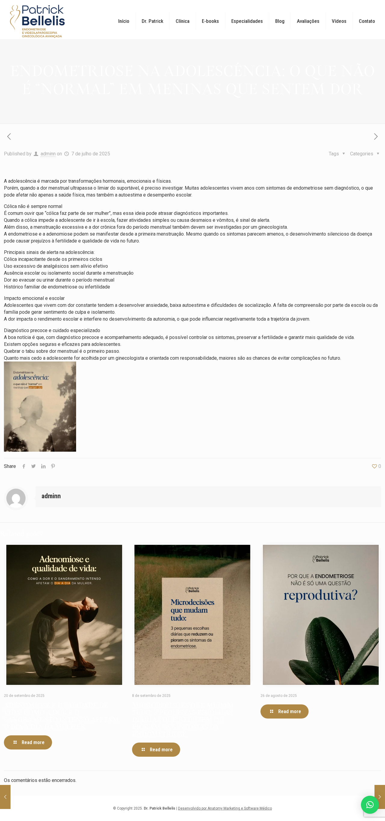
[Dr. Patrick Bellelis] (37, 21)
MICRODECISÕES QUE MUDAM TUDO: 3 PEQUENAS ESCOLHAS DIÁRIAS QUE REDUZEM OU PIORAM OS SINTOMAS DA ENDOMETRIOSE (183, 720)
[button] (370, 805)
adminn (48, 154)
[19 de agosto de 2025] (379, 797)
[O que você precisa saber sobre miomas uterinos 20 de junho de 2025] (5, 797)
